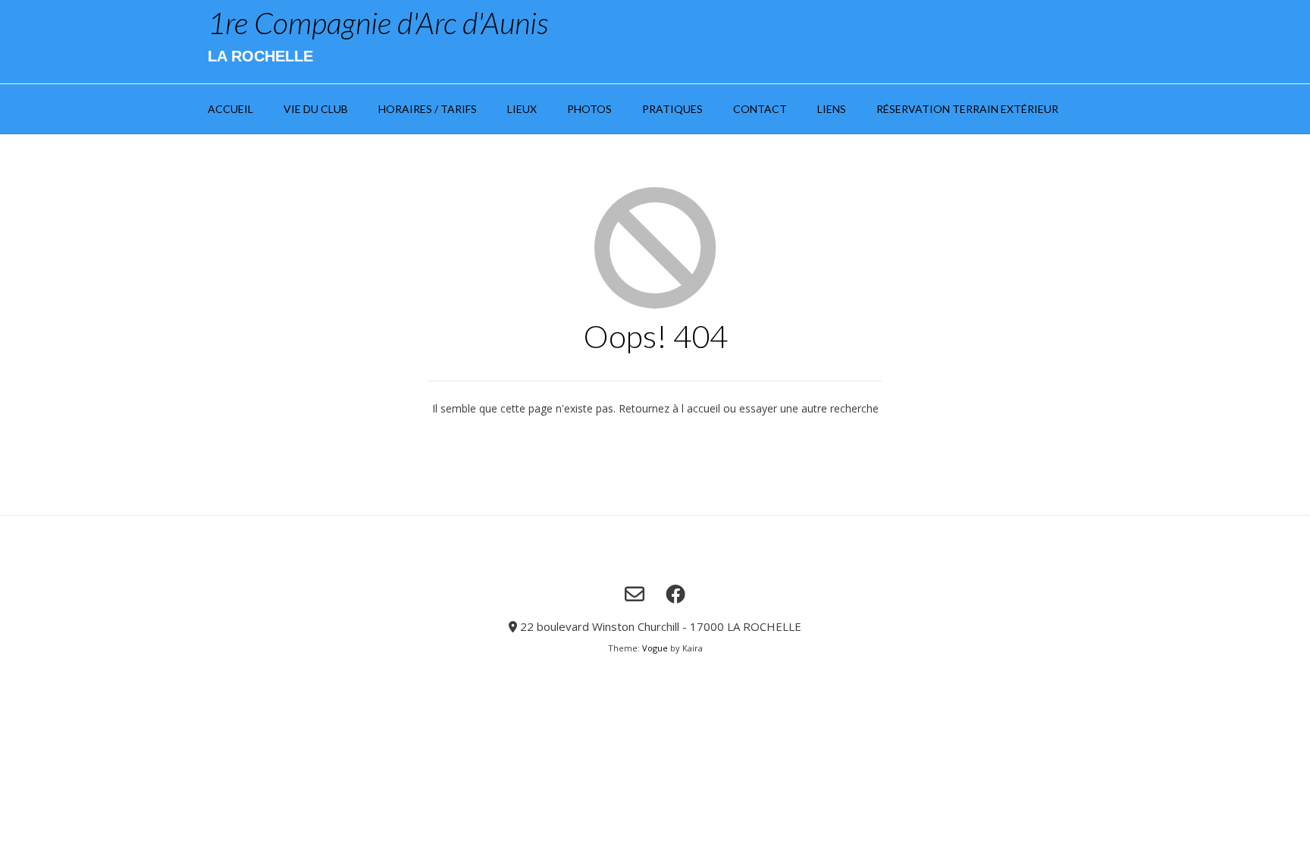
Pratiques (672, 108)
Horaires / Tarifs (427, 108)
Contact (760, 108)
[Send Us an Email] (634, 594)
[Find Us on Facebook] (675, 594)
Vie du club (316, 108)
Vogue (655, 648)
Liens (831, 108)
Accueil (230, 108)
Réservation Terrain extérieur (967, 108)
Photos (589, 108)
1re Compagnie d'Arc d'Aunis (378, 23)
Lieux (522, 108)
